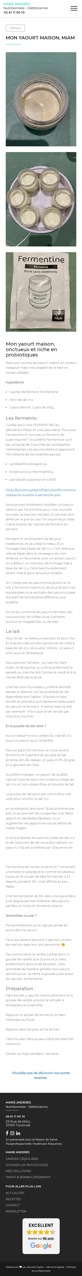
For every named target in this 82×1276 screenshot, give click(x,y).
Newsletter (16, 1211)
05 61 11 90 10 (14, 12)
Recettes (13, 1199)
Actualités (15, 1193)
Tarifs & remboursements (28, 1177)
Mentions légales (55, 1266)
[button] (41, 1236)
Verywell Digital (35, 1266)
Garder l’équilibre (22, 1159)
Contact (13, 1205)
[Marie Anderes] (26, 6)
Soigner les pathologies (27, 1165)
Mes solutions (18, 1171)
